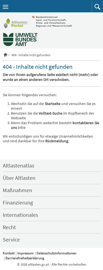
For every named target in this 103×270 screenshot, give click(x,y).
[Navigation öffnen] (5, 6)
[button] (97, 6)
